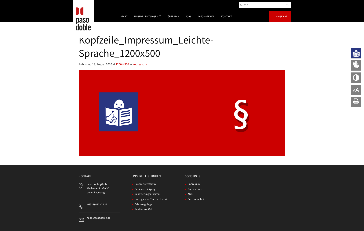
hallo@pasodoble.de (98, 218)
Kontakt (226, 17)
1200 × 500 (122, 64)
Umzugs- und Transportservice (152, 199)
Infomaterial (206, 17)
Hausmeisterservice (146, 184)
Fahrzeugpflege (143, 204)
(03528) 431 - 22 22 (97, 204)
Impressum (140, 64)
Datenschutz (195, 189)
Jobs (188, 17)
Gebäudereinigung (145, 189)
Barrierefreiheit (196, 199)
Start (124, 17)
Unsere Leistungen (146, 17)
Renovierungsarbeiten (147, 194)
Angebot (281, 17)
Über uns (173, 17)
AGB (190, 194)
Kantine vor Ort (143, 209)
